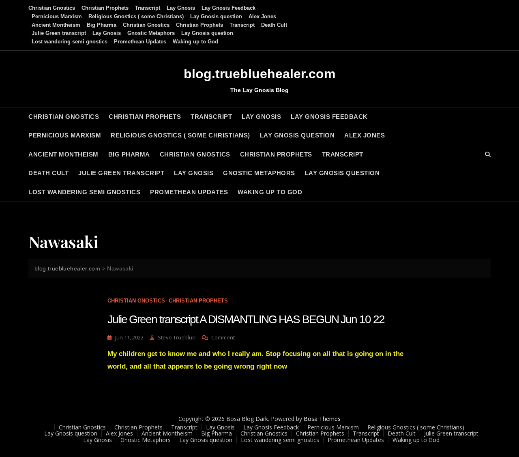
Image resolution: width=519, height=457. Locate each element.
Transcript (147, 8)
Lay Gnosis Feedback (228, 8)
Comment (223, 337)
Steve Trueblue (176, 337)
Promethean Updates (140, 42)
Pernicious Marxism (57, 16)
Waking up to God (195, 42)
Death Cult (274, 25)
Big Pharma (101, 25)
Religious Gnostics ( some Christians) (136, 16)
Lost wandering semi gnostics (69, 42)
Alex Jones (262, 16)
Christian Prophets (105, 8)
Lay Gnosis (181, 8)
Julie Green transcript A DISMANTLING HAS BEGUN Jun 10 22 (245, 319)
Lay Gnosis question (216, 16)
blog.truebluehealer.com (259, 74)
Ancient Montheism (56, 25)
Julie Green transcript (59, 33)
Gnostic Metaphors (151, 33)
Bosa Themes (322, 419)
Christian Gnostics (51, 8)
